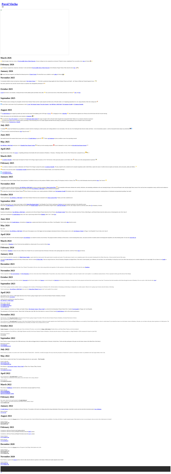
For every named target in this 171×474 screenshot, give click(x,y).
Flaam (42, 329)
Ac (28, 104)
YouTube (2, 260)
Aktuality (18, 122)
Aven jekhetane (27, 237)
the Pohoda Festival (60, 212)
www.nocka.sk (4, 344)
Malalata (43, 214)
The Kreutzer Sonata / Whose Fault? (37, 309)
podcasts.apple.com (5, 422)
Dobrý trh (56, 280)
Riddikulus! (9, 387)
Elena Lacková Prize (51, 187)
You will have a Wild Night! (16, 289)
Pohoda (49, 113)
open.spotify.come (5, 362)
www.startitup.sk (4, 440)
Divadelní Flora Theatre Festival (28, 145)
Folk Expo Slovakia (61, 205)
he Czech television (15, 273)
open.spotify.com (4, 423)
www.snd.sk (12, 296)
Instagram (29, 116)
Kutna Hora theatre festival (32, 204)
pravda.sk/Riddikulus (5, 392)
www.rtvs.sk (3, 412)
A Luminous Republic (78, 104)
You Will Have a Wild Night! (56, 104)
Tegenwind (25, 280)
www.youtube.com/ (5, 402)
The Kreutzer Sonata (35, 104)
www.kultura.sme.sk (6, 172)
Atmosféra (64, 113)
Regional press (12, 122)
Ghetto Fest (28, 222)
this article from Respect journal (79, 145)
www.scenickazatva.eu (6, 346)
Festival (35, 289)
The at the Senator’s (44, 104)
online (55, 74)
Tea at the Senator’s (14, 317)
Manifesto (60, 204)
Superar (42, 280)
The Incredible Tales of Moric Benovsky (27, 61)
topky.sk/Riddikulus (5, 391)
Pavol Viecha (10, 4)
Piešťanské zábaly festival (32, 118)
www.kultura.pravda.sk (7, 173)
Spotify (163, 259)
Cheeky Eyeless (33, 74)
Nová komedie (75, 309)
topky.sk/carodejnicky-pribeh (7, 393)
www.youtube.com (5, 437)
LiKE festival (48, 329)
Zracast (15, 459)
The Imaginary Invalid (67, 104)
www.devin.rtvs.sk (5, 306)
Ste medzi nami (13, 321)
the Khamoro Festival (78, 231)
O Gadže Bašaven (6, 113)
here (84, 61)
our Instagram (51, 138)
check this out (133, 237)
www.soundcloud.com (6, 364)
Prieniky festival (34, 205)
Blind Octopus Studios (25, 257)
